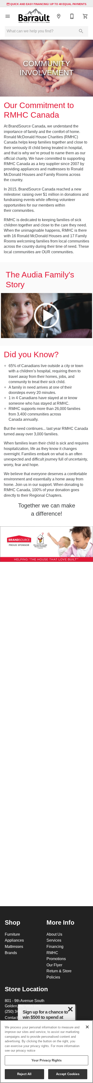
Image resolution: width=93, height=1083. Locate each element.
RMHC (52, 953)
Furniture (12, 934)
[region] (46, 1051)
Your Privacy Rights (46, 1060)
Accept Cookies (67, 1074)
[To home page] (34, 16)
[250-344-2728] (72, 16)
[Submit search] (81, 31)
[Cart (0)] (85, 16)
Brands (11, 953)
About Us (54, 934)
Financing (54, 946)
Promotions (56, 958)
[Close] (87, 1027)
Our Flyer (54, 965)
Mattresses (14, 946)
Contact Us (14, 1017)
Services (53, 940)
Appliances (14, 940)
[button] (7, 16)
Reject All (24, 1074)
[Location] (58, 16)
